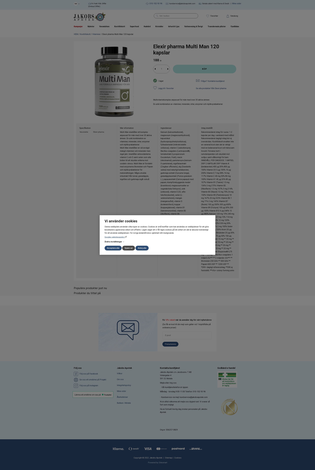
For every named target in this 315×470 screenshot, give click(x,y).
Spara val (129, 248)
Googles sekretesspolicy (115, 237)
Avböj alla (142, 248)
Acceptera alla (113, 248)
